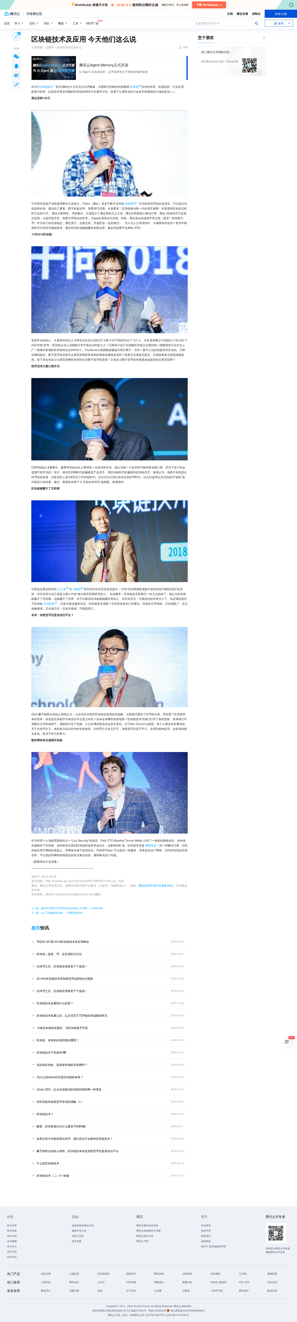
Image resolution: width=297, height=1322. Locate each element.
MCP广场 (92, 23)
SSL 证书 (244, 1282)
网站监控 (244, 1290)
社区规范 (206, 1225)
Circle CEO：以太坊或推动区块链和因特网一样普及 (69, 1089)
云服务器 (74, 1273)
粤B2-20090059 (157, 1310)
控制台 (256, 14)
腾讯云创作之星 (144, 1235)
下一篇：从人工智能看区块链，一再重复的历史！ (58, 912)
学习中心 (12, 1246)
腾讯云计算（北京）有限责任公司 (126, 1315)
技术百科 (12, 1251)
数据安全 (46, 1290)
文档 (230, 14)
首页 (7, 23)
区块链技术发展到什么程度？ (55, 1003)
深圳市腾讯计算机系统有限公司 (109, 1310)
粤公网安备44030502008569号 (188, 1310)
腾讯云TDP (142, 1241)
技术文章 (12, 1225)
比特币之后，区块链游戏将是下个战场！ (62, 966)
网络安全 (151, 845)
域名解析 (215, 1273)
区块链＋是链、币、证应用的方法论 (59, 954)
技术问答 (12, 1230)
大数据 (186, 1290)
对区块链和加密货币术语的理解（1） (60, 1102)
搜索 (256, 23)
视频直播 (272, 1273)
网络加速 (159, 1273)
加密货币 (130, 203)
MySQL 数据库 (219, 1282)
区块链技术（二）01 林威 (53, 1175)
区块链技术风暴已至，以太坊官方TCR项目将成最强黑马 (72, 1015)
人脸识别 (46, 1282)
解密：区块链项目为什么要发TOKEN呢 (61, 1126)
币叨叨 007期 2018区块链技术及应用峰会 (63, 942)
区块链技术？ (45, 1114)
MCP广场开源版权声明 (213, 1246)
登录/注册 (281, 14)
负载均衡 (74, 1290)
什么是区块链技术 (48, 1163)
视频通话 (159, 1282)
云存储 (242, 1273)
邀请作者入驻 (79, 1230)
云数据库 (187, 1273)
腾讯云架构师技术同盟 (148, 1230)
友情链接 (206, 1241)
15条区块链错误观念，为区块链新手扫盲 (62, 1028)
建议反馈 (242, 14)
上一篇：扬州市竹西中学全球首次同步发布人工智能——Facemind (67, 908)
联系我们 (206, 1235)
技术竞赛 (76, 1241)
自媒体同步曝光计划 (83, 1225)
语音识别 (272, 1282)
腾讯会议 (74, 1282)
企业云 (101, 1282)
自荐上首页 (78, 1235)
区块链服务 (104, 1273)
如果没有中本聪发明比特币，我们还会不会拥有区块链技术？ (75, 1139)
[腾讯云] (12, 14)
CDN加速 (131, 1282)
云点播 (157, 1290)
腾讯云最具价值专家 (147, 1225)
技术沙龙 (12, 1235)
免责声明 (206, 1230)
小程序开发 (217, 1290)
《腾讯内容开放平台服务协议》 (156, 885)
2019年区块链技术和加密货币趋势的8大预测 (65, 978)
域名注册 (46, 1273)
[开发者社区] (34, 13)
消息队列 (131, 1273)
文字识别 (131, 1290)
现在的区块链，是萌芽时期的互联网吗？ (62, 1065)
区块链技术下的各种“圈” (52, 1052)
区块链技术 (46, 87)
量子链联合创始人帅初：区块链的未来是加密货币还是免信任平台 (78, 1151)
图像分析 (187, 1282)
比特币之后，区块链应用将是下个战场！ (62, 991)
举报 (185, 47)
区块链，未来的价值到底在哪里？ (58, 1040)
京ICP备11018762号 (177, 1315)
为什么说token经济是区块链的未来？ (60, 1077)
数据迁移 (272, 1290)
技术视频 (12, 1241)
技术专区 (12, 1256)
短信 (100, 1290)
